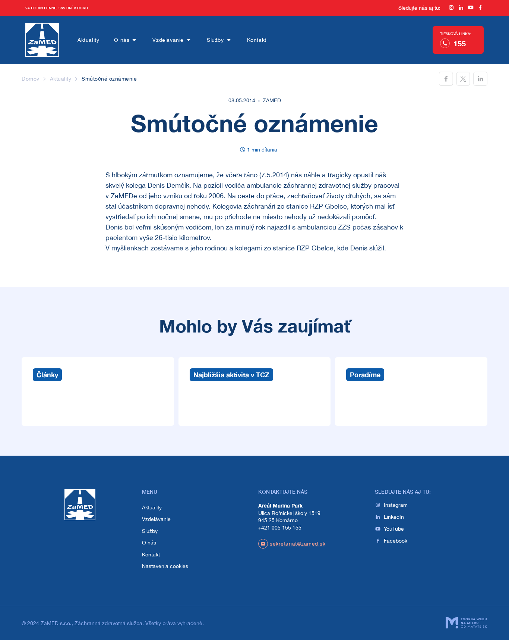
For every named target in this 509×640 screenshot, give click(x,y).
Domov (30, 79)
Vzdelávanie (168, 40)
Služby (215, 40)
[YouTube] (470, 8)
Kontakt (256, 40)
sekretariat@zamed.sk (297, 544)
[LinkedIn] (461, 8)
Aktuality (88, 40)
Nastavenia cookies (165, 566)
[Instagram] (451, 8)
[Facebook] (480, 8)
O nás (121, 40)
